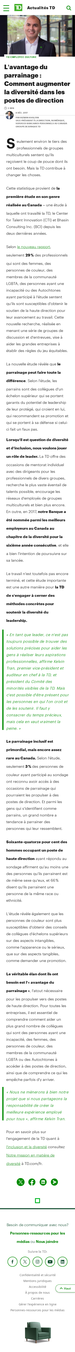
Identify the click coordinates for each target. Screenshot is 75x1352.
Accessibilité (37, 1287)
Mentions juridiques (37, 1281)
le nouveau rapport (33, 246)
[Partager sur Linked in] (43, 1182)
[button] (6, 8)
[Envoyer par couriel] (54, 1182)
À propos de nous (37, 1293)
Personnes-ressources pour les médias (37, 1310)
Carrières (37, 1298)
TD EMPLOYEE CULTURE (21, 57)
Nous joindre (47, 1241)
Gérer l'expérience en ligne (37, 1304)
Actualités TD (41, 7)
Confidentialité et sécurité (38, 1275)
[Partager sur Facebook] (32, 1182)
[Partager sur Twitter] (20, 1182)
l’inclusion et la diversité (26, 1146)
